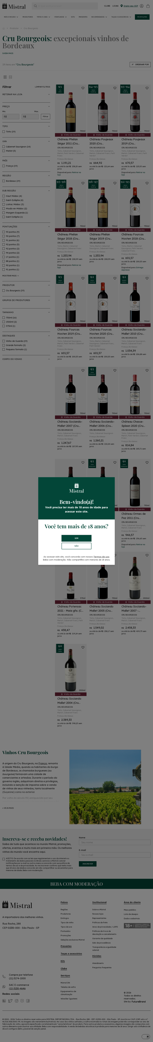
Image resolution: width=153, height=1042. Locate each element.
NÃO (77, 546)
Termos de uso (101, 556)
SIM (76, 538)
